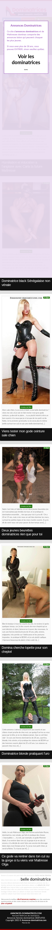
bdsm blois (30, 894)
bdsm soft (38, 894)
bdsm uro (16, 892)
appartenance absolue (31, 887)
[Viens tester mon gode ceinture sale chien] (26, 351)
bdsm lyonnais (21, 894)
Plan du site (26, 923)
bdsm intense (11, 887)
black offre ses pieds (14, 889)
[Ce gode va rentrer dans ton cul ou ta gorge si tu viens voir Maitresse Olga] (26, 796)
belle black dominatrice (28, 883)
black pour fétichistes (34, 892)
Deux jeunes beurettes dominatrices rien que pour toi (22, 532)
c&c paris (17, 875)
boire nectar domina (43, 875)
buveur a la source (7, 875)
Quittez (26, 69)
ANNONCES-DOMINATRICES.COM (26, 913)
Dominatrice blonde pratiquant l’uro (25, 753)
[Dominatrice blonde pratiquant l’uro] (26, 694)
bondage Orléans (6, 892)
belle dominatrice (36, 879)
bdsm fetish (5, 880)
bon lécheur (25, 889)
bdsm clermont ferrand (41, 889)
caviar (32, 889)
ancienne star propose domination (18, 885)
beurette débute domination (10, 883)
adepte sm (23, 892)
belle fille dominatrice (27, 875)
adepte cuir (33, 885)
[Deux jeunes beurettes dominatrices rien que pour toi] (26, 476)
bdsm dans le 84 (14, 880)
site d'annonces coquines (26, 899)
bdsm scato (19, 887)
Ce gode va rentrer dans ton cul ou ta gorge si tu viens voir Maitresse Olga (25, 860)
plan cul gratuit (6, 903)
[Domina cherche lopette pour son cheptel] (26, 582)
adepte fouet (12, 894)
